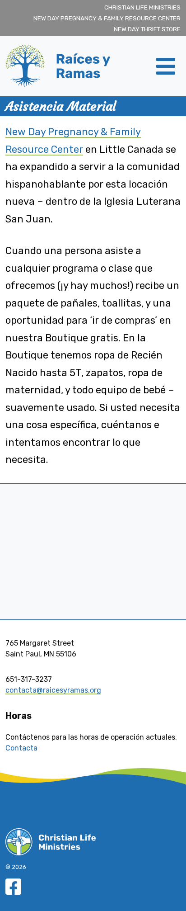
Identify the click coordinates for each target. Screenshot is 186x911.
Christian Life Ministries (142, 7)
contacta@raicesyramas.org (53, 690)
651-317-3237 (28, 679)
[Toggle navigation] (166, 66)
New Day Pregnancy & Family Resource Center (107, 18)
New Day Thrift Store (147, 29)
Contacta (21, 748)
